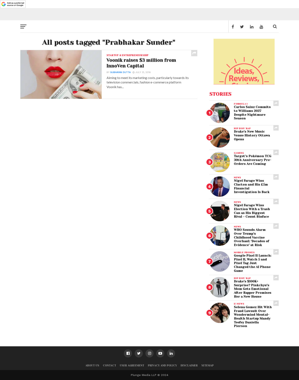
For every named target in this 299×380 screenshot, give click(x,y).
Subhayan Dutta (120, 72)
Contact (109, 365)
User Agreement (132, 365)
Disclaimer (189, 365)
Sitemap (207, 365)
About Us (92, 365)
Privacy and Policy (162, 365)
